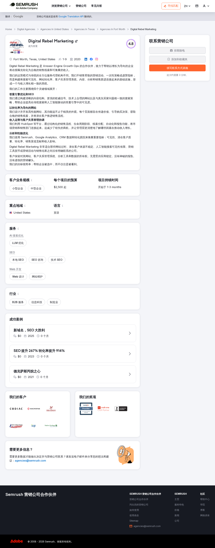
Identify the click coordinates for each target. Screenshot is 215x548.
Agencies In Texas (84, 29)
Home (8, 29)
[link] (81, 6)
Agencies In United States (54, 29)
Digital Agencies (26, 29)
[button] (187, 6)
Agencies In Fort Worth (112, 29)
